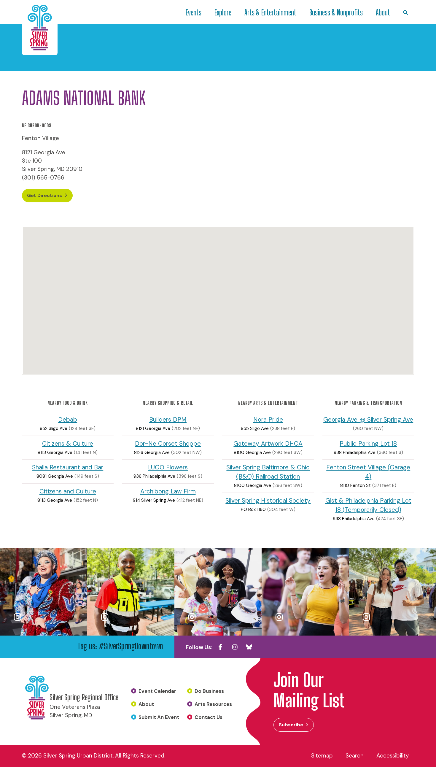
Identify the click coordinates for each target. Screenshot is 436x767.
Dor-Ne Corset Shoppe (168, 443)
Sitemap (322, 755)
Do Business (209, 691)
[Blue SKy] (249, 647)
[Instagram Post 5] (392, 592)
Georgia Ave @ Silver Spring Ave (368, 419)
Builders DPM (168, 419)
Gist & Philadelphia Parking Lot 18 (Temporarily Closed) (368, 505)
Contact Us (208, 717)
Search (355, 755)
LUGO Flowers (168, 467)
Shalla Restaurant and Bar (67, 467)
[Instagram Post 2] (130, 592)
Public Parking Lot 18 (368, 443)
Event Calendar (157, 691)
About (383, 12)
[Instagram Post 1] (43, 592)
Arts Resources (213, 704)
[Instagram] (235, 647)
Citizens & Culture (67, 443)
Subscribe (291, 725)
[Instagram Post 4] (305, 592)
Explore (222, 12)
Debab (67, 419)
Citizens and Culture (67, 491)
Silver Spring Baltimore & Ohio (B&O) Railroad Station (268, 471)
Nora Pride (268, 419)
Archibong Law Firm (168, 491)
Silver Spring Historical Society (268, 500)
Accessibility (392, 755)
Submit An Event (159, 717)
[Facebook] (220, 647)
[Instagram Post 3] (218, 592)
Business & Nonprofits (336, 12)
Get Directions (44, 195)
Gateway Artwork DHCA (268, 443)
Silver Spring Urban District (78, 755)
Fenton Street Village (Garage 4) (368, 471)
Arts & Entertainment (270, 12)
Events (193, 12)
